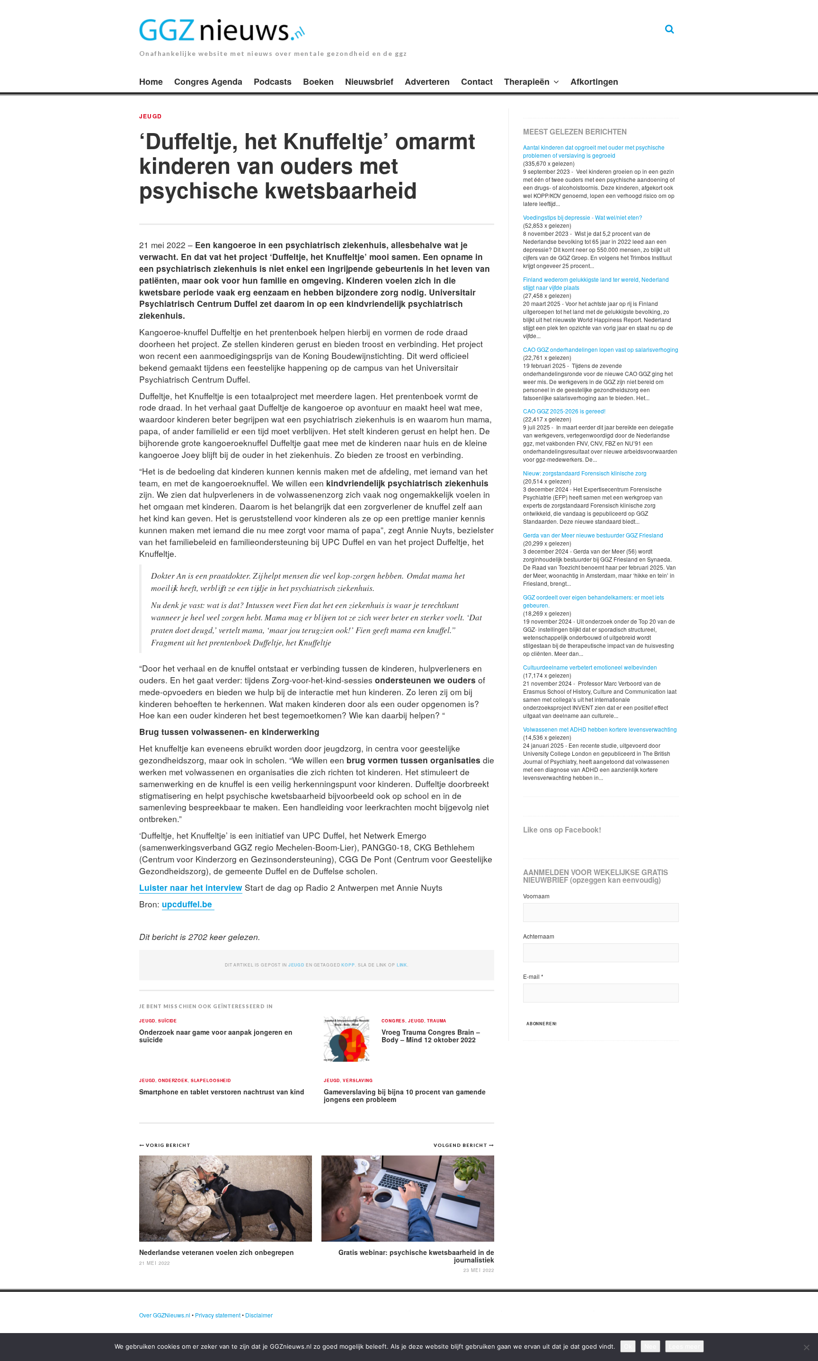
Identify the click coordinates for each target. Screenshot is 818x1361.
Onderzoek (173, 1081)
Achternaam (538, 936)
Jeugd (150, 116)
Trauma (436, 1021)
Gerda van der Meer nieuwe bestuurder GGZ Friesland (593, 535)
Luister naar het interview (190, 887)
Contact (477, 81)
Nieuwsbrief (369, 81)
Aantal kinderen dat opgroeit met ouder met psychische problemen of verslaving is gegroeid (594, 151)
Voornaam (536, 896)
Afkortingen (594, 81)
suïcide (167, 1021)
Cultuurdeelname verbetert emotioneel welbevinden (590, 667)
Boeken (318, 81)
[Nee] (806, 1347)
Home (151, 81)
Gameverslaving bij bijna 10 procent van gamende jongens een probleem (405, 1095)
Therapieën (527, 81)
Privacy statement (217, 1315)
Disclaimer (259, 1315)
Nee (650, 1346)
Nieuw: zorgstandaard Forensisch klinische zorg (585, 473)
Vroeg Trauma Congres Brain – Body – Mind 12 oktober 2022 (431, 1036)
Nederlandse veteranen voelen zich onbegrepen (216, 1252)
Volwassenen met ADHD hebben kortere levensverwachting (600, 729)
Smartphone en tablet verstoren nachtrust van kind (221, 1091)
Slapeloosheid (211, 1081)
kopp (348, 965)
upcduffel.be (188, 904)
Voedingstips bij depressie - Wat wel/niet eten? (582, 217)
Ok (628, 1346)
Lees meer (684, 1346)
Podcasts (273, 81)
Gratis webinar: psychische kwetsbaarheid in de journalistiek (416, 1255)
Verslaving (358, 1081)
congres (393, 1021)
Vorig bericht (168, 1145)
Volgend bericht (461, 1145)
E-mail (533, 976)
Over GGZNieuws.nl (164, 1315)
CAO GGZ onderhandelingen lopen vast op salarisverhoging (600, 349)
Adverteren (427, 81)
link (402, 965)
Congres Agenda (208, 81)
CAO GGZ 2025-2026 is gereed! (564, 411)
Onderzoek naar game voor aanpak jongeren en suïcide (216, 1036)
